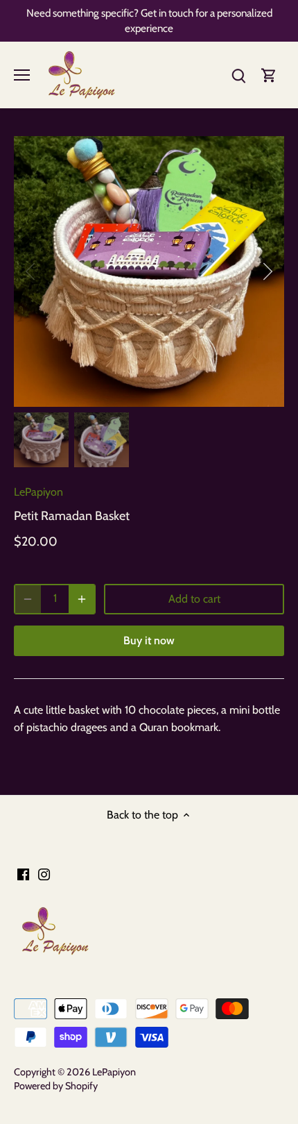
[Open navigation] (22, 75)
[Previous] (31, 271)
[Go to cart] (269, 75)
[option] (149, 271)
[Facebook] (23, 874)
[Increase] (82, 599)
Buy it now (149, 640)
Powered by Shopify (56, 1086)
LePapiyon (38, 491)
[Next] (266, 271)
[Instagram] (44, 874)
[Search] (238, 75)
